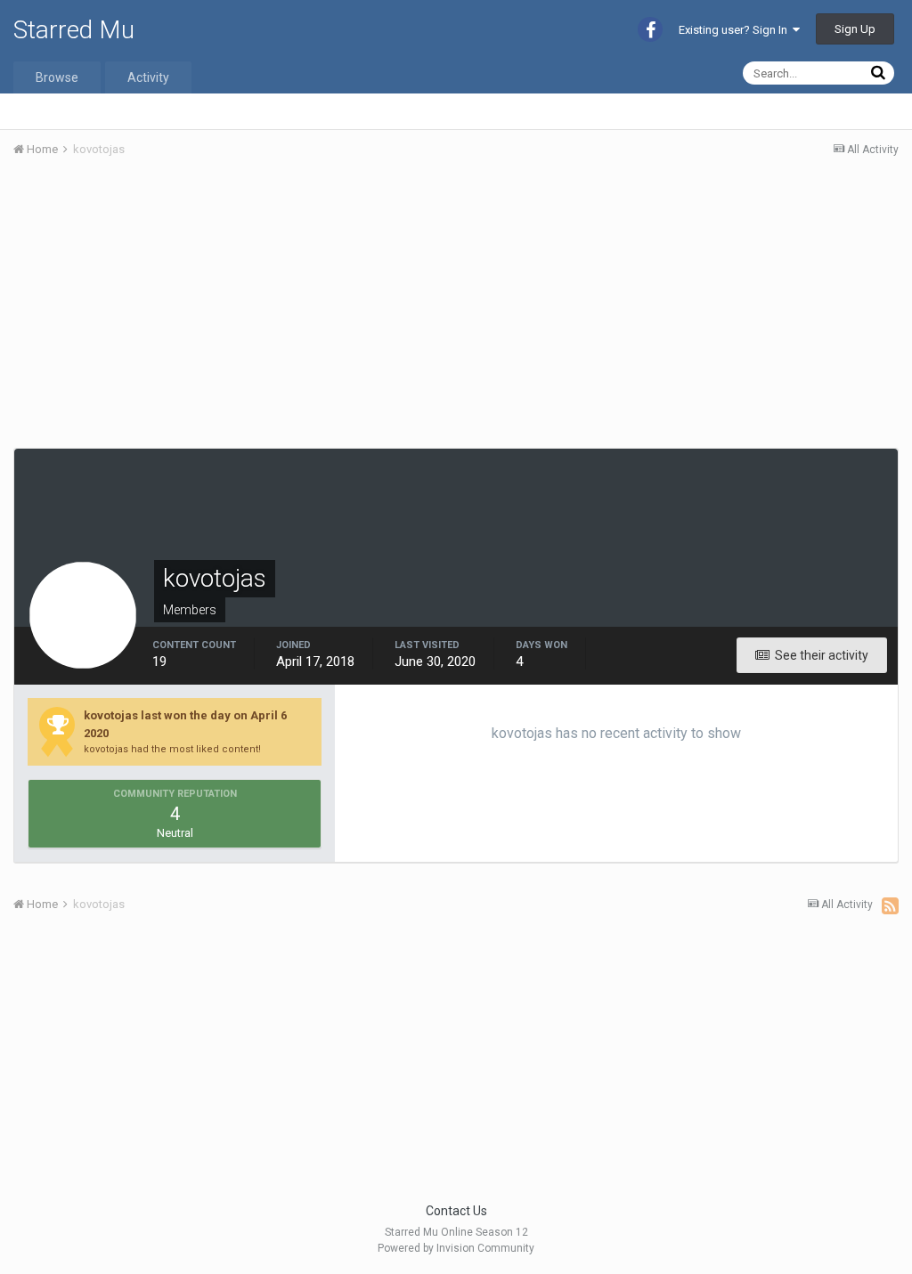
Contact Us (456, 1211)
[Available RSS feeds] (890, 905)
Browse (57, 77)
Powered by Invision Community (456, 1248)
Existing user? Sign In (736, 30)
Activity (148, 77)
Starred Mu (73, 30)
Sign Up (855, 29)
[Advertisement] (221, 305)
